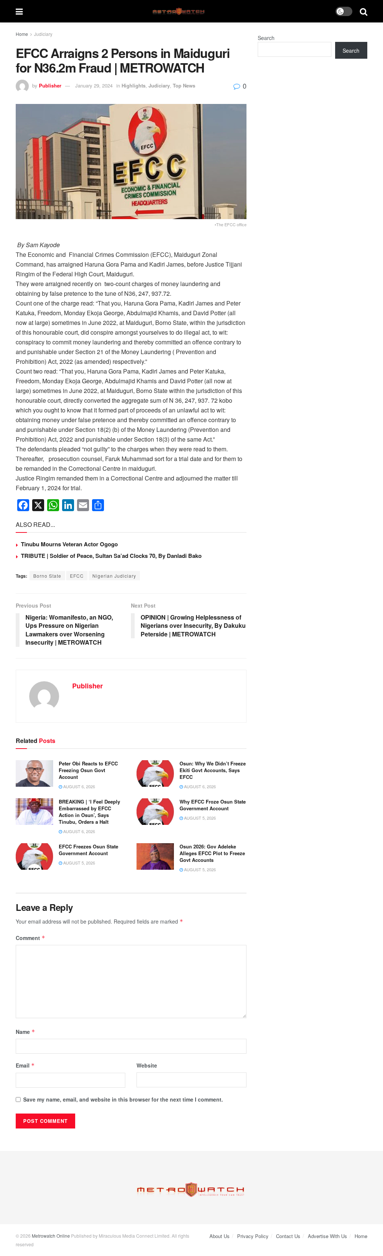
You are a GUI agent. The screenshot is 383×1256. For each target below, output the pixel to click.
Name (25, 1031)
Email (25, 1065)
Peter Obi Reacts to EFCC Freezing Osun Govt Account (88, 770)
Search (266, 38)
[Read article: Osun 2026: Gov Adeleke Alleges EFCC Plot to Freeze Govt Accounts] (155, 856)
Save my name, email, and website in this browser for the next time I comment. (123, 1099)
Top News (184, 85)
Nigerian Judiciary (114, 575)
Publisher (50, 85)
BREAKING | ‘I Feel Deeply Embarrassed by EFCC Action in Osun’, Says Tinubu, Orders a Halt (89, 812)
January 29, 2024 (94, 85)
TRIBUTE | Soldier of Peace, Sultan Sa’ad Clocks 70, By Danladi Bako (111, 556)
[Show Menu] (19, 11)
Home (22, 34)
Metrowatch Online (51, 1235)
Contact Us (288, 1236)
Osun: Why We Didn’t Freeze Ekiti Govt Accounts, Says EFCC (213, 770)
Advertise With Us (327, 1236)
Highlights (133, 85)
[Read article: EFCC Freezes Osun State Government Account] (34, 856)
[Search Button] (363, 11)
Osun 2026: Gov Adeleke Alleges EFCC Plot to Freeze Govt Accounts (212, 853)
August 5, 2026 (199, 818)
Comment (30, 938)
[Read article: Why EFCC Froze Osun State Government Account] (155, 811)
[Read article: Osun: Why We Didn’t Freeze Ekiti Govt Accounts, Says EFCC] (155, 773)
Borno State (47, 575)
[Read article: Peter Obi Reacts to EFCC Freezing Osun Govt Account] (34, 773)
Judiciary (43, 34)
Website (147, 1065)
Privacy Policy (253, 1236)
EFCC (77, 575)
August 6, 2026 (78, 786)
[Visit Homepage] (179, 11)
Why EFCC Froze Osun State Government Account (213, 805)
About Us (219, 1236)
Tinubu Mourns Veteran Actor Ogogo (69, 544)
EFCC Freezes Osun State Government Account (88, 850)
